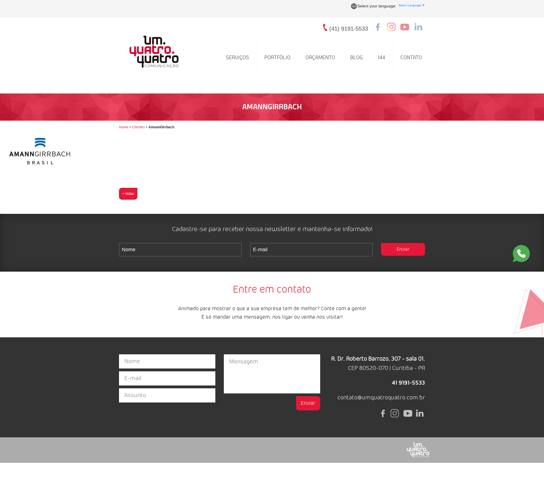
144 (381, 57)
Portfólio (277, 57)
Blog (356, 57)
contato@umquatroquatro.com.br (381, 398)
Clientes (138, 127)
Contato (411, 57)
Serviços (237, 57)
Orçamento (320, 57)
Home (123, 127)
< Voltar (128, 194)
